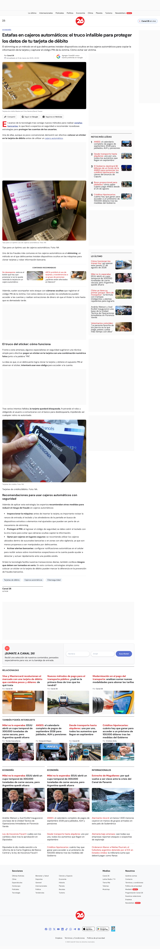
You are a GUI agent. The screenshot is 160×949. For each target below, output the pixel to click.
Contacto (128, 879)
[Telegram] (75, 929)
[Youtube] (58, 929)
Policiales (15, 889)
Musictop (106, 889)
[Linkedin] (62, 929)
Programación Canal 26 (134, 893)
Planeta (62, 886)
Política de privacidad (133, 886)
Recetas (62, 889)
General (38, 883)
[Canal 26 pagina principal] (80, 25)
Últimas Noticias (18, 876)
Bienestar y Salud (42, 876)
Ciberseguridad (54, 580)
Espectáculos (17, 883)
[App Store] (88, 929)
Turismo (62, 893)
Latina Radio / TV (109, 879)
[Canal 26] (80, 915)
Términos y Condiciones (75, 938)
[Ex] (54, 929)
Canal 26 (10, 55)
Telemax (106, 886)
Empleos (128, 899)
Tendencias (39, 893)
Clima (14, 879)
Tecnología (16, 893)
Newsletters (132, 903)
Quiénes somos (131, 876)
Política (38, 889)
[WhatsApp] (70, 929)
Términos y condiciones (134, 883)
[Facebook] (46, 929)
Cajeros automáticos (33, 580)
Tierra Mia (106, 883)
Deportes (39, 879)
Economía (6, 30)
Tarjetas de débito (12, 580)
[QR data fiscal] (113, 931)
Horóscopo (16, 886)
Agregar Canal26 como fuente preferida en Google (72, 56)
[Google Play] (103, 929)
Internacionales (101, 770)
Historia (62, 883)
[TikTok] (66, 929)
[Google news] (79, 929)
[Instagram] (50, 929)
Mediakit (131, 889)
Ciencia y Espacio (65, 876)
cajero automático (54, 138)
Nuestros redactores (133, 896)
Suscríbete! (124, 654)
